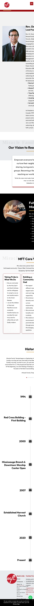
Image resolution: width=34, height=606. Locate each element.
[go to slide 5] (31, 377)
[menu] (31, 3)
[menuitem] (23, 579)
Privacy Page (16, 604)
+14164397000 (30, 588)
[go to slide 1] (26, 377)
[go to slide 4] (30, 377)
